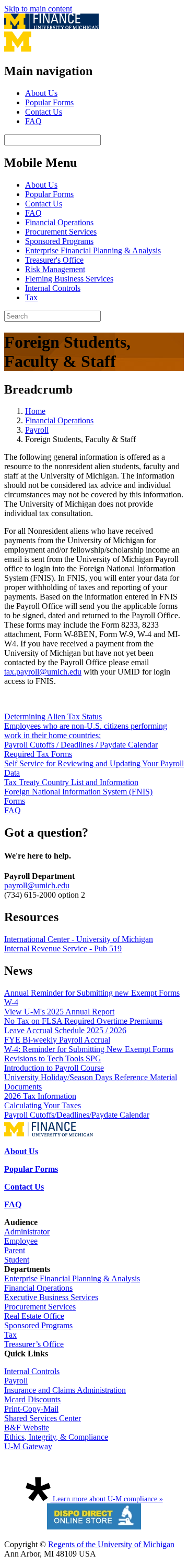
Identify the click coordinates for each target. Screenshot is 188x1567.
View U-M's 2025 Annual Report (59, 1011)
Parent (14, 1250)
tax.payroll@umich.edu (42, 671)
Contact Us (43, 111)
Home (35, 411)
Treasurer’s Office (34, 1344)
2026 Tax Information (40, 1096)
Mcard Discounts (32, 1399)
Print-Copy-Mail (31, 1408)
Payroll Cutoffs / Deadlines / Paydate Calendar (81, 744)
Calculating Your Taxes (42, 1105)
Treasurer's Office (54, 259)
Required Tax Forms (38, 754)
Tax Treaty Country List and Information (71, 782)
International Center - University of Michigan (78, 939)
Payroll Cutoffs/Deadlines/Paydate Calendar (76, 1114)
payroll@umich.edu (36, 885)
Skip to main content (38, 8)
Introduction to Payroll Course (54, 1067)
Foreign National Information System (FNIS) (78, 791)
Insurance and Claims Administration (65, 1390)
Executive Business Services (51, 1297)
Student (16, 1259)
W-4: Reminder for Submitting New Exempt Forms (88, 1049)
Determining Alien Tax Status (53, 716)
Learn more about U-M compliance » (107, 1499)
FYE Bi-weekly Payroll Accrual (57, 1039)
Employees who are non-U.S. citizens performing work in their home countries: (85, 730)
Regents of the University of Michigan (111, 1544)
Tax (31, 297)
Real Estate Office (34, 1316)
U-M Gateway (28, 1446)
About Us (41, 93)
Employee (21, 1241)
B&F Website (26, 1427)
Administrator (27, 1231)
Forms (14, 801)
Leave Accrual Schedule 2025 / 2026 (65, 1030)
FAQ (33, 121)
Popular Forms (49, 102)
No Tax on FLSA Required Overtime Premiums (83, 1021)
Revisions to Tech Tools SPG (52, 1058)
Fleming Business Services (69, 278)
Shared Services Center (42, 1418)
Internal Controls (52, 288)
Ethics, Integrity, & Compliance (56, 1437)
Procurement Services (61, 231)
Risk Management (55, 269)
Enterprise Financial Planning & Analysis (93, 250)
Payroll (37, 429)
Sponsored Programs (59, 241)
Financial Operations (59, 222)
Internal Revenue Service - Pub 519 (63, 948)
